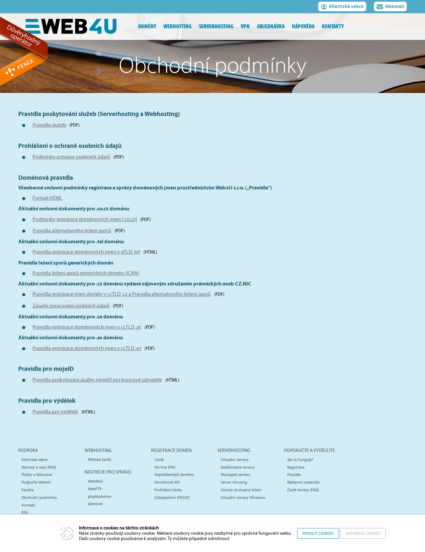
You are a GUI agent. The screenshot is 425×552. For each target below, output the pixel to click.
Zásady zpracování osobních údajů (71, 306)
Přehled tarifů (99, 459)
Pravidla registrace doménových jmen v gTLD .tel (86, 252)
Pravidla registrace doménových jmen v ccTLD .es (87, 348)
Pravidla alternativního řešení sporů (72, 231)
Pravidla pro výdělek (55, 412)
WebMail (95, 481)
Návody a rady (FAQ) (39, 467)
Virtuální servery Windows (243, 497)
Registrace (295, 467)
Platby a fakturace (37, 474)
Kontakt (28, 505)
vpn (245, 26)
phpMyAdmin (100, 496)
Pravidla (294, 474)
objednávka (271, 26)
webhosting (177, 26)
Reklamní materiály (303, 482)
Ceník (159, 459)
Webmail (394, 6)
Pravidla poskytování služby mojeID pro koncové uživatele (97, 380)
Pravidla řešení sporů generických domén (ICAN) (86, 273)
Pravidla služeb (49, 125)
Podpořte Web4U (36, 482)
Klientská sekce (346, 6)
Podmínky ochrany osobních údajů (71, 157)
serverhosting (216, 26)
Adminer (95, 503)
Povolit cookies (318, 533)
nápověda (303, 26)
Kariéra (28, 490)
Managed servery (235, 474)
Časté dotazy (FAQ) (303, 490)
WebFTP (95, 489)
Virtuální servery (235, 459)
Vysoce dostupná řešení (241, 490)
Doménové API (167, 482)
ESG (25, 512)
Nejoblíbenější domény (174, 474)
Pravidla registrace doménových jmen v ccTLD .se (87, 327)
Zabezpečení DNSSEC (172, 497)
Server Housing (234, 482)
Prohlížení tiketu (168, 490)
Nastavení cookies (363, 533)
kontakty (333, 26)
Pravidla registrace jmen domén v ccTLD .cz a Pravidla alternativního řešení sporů (122, 294)
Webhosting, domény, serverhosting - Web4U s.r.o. (76, 26)
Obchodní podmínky (39, 497)
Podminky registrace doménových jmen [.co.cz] (85, 219)
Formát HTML (47, 198)
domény (147, 26)
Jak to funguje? (300, 459)
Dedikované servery (238, 467)
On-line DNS (164, 467)
